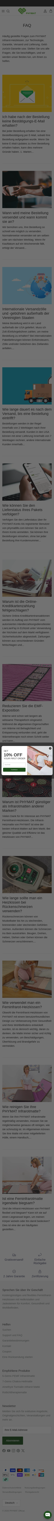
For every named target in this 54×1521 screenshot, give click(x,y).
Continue (14, 770)
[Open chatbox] (48, 1515)
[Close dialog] (50, 748)
